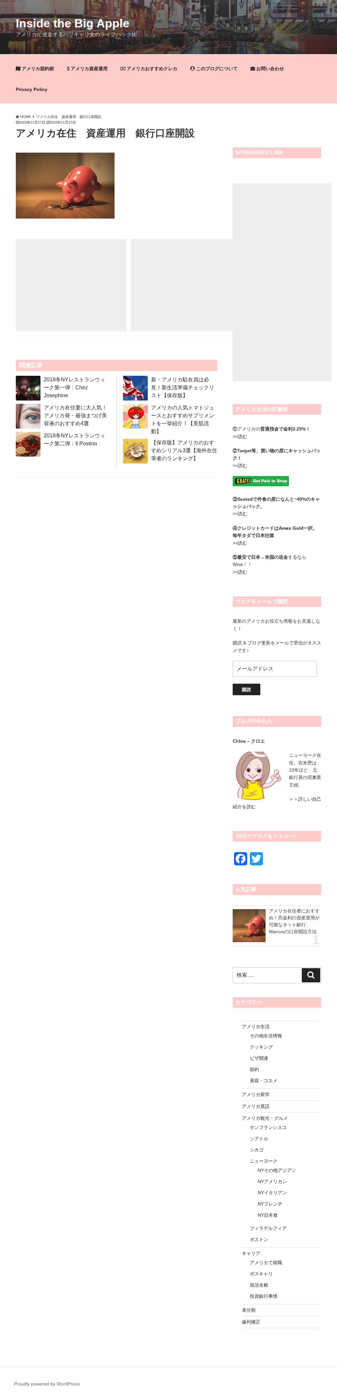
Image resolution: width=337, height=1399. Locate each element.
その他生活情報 (266, 1035)
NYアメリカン (272, 1181)
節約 (254, 1069)
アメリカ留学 (256, 1094)
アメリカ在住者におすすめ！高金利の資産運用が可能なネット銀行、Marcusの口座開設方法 (294, 921)
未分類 (249, 1310)
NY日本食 (268, 1215)
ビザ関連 (259, 1058)
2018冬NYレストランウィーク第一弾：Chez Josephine (74, 387)
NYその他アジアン (277, 1170)
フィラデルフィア (268, 1228)
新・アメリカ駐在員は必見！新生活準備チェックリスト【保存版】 (182, 387)
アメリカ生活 (256, 1026)
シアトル (259, 1138)
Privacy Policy (31, 89)
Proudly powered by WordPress (47, 1383)
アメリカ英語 (256, 1106)
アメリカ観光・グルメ (265, 1118)
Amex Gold (291, 528)
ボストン (259, 1239)
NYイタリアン (272, 1192)
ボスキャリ (261, 1273)
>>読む (240, 436)
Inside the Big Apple (72, 23)
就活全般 (259, 1285)
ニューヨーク (263, 1161)
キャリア (251, 1253)
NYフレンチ (270, 1203)
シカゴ (257, 1149)
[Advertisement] (71, 285)
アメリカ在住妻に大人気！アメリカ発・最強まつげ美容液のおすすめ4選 (75, 415)
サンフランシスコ (268, 1127)
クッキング (261, 1047)
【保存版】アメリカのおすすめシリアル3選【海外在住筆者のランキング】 (184, 450)
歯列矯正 (251, 1322)
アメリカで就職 (266, 1262)
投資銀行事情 (263, 1296)
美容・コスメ (263, 1080)
